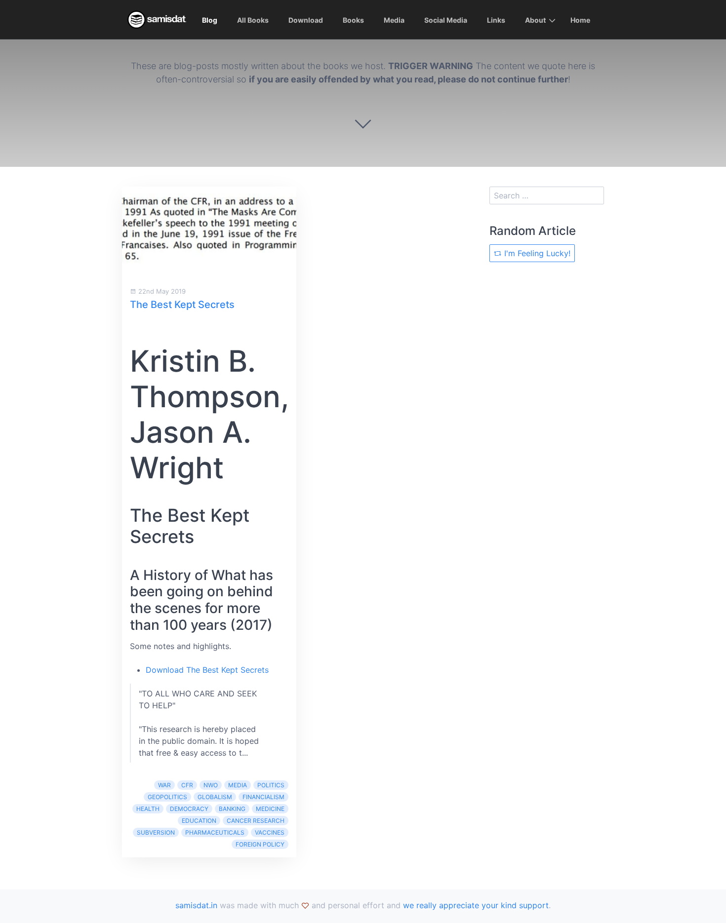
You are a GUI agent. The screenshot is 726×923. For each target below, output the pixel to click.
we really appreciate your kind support (476, 905)
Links (496, 20)
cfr (187, 785)
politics (270, 785)
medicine (270, 808)
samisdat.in (196, 905)
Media (394, 20)
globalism (215, 797)
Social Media (445, 20)
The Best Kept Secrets (182, 304)
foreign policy (260, 844)
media (237, 785)
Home (580, 20)
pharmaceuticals (214, 832)
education (199, 820)
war (164, 785)
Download (305, 20)
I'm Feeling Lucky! (536, 253)
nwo (210, 785)
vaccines (269, 832)
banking (232, 808)
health (148, 808)
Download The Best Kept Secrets (207, 670)
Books (353, 20)
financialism (263, 797)
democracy (189, 808)
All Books (253, 20)
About (535, 20)
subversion (156, 832)
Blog (209, 20)
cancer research (255, 820)
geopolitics (167, 797)
